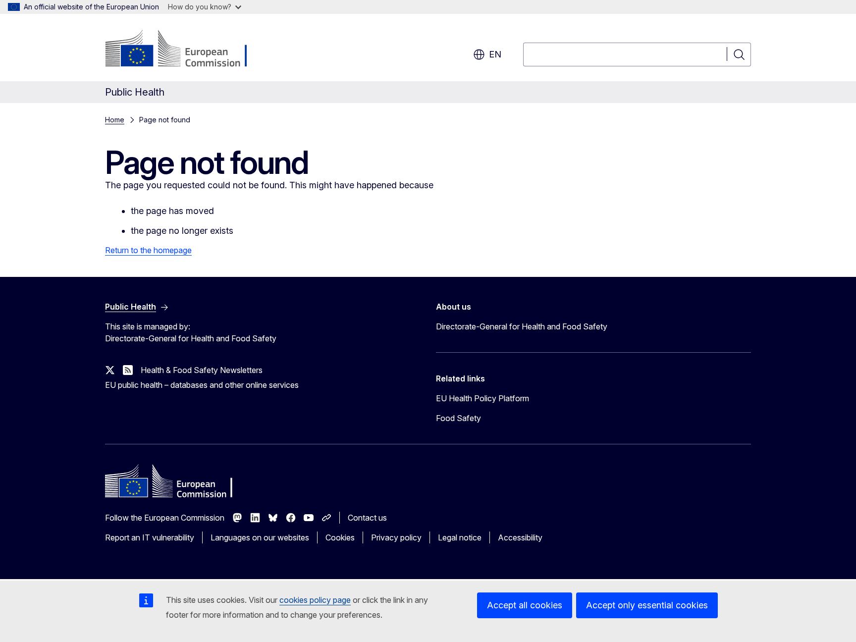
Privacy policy (396, 537)
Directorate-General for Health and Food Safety (521, 326)
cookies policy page (315, 600)
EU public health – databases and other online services (202, 385)
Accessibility (520, 537)
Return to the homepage (148, 250)
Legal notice (460, 537)
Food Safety (458, 418)
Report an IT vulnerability (149, 537)
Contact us (367, 518)
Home (114, 119)
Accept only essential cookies (647, 605)
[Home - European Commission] (185, 49)
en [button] (495, 54)
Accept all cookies (524, 605)
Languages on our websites (260, 537)
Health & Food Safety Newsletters (202, 370)
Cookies (340, 537)
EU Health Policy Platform (482, 398)
